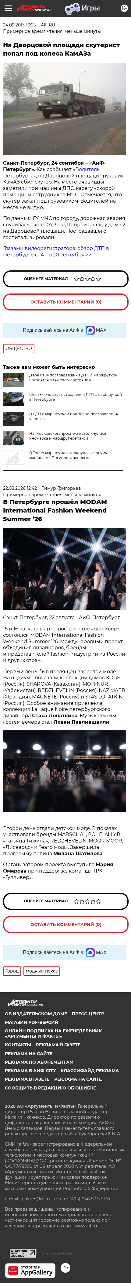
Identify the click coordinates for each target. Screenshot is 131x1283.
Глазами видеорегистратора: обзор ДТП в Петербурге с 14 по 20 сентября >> (56, 251)
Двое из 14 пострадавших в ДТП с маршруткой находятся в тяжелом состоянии (73, 377)
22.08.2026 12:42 (20, 488)
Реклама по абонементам (39, 1062)
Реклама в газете (58, 1045)
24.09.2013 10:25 (19, 25)
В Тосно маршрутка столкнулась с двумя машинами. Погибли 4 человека (68, 455)
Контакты (18, 1045)
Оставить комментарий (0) (65, 302)
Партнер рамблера (57, 1253)
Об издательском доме (36, 1014)
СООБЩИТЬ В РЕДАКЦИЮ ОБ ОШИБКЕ (50, 1088)
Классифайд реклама (90, 1070)
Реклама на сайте (28, 1053)
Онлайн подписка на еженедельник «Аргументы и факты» (53, 1033)
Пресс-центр (88, 1014)
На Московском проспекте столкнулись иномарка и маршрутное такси (67, 436)
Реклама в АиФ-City (30, 1070)
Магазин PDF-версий (31, 1022)
